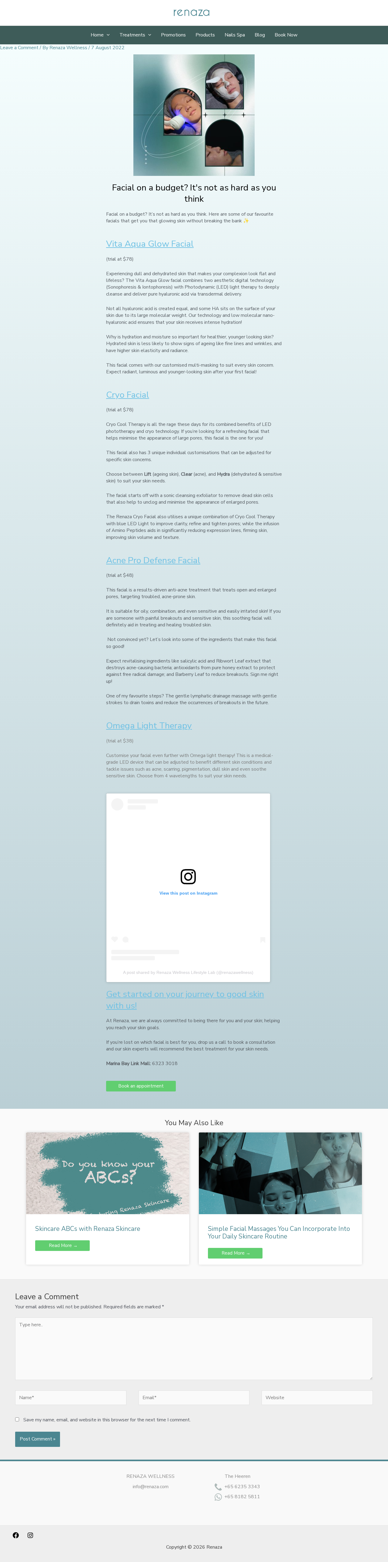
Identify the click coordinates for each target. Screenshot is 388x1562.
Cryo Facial (127, 395)
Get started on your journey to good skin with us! (185, 999)
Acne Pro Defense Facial (153, 560)
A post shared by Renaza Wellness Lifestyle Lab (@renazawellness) (188, 972)
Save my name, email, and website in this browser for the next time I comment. (107, 1419)
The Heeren (237, 1476)
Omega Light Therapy (149, 725)
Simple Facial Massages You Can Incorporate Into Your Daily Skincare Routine (279, 1233)
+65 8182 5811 (242, 1496)
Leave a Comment (19, 47)
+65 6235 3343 (242, 1486)
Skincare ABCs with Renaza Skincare (87, 1229)
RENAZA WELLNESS (150, 1476)
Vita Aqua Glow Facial (150, 244)
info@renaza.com (151, 1486)
